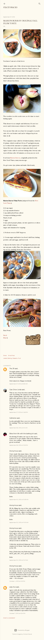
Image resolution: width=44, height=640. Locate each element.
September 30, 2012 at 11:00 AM (18, 522)
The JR (11, 368)
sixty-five (12, 587)
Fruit (19, 358)
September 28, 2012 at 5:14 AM (18, 428)
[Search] (39, 3)
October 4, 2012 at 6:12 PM (17, 581)
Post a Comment (9, 618)
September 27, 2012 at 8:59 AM (18, 384)
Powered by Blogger (24, 630)
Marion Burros (15, 158)
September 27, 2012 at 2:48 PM (18, 412)
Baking (10, 358)
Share (5, 338)
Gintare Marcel (27, 634)
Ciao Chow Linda (15, 390)
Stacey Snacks (10, 7)
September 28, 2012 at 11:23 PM (18, 445)
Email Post (11, 355)
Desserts (14, 358)
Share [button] (5, 355)
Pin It (5, 335)
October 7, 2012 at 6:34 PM (17, 613)
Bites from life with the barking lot (21, 434)
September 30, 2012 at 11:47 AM (18, 560)
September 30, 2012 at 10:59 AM (18, 499)
